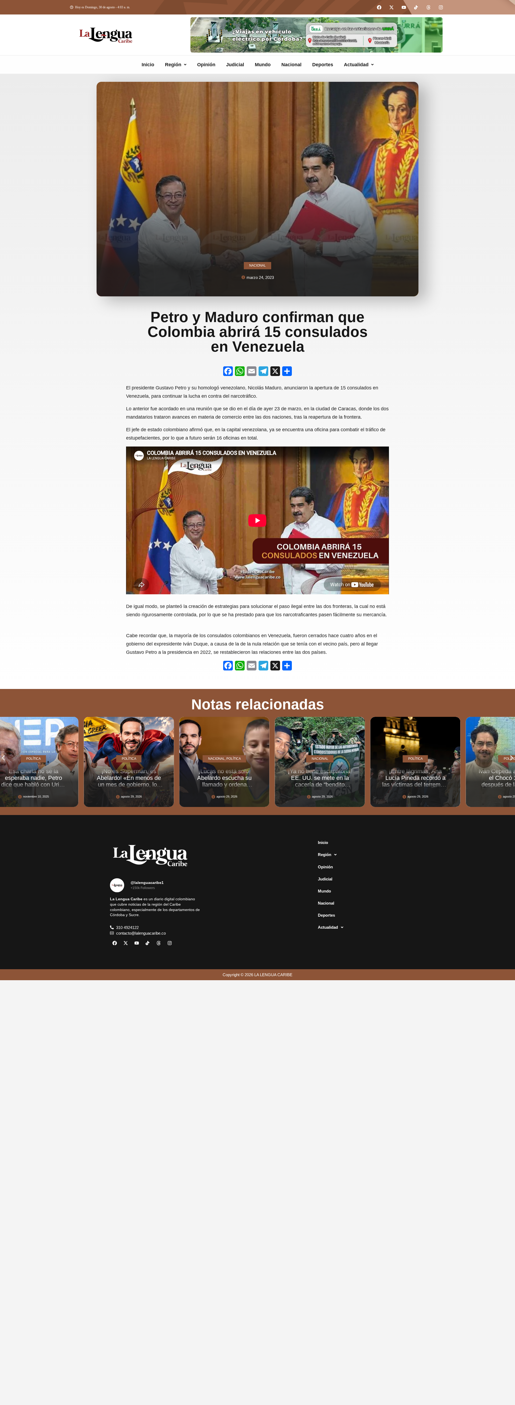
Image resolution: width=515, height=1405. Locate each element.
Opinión (206, 64)
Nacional (291, 64)
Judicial (235, 64)
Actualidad (356, 64)
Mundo (263, 64)
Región (173, 64)
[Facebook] (379, 7)
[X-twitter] (391, 7)
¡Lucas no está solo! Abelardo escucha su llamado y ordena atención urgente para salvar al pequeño (73, 785)
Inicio (148, 64)
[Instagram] (440, 7)
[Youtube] (403, 7)
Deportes (322, 64)
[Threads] (428, 7)
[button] (176, 64)
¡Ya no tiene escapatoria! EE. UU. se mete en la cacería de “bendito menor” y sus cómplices (169, 781)
